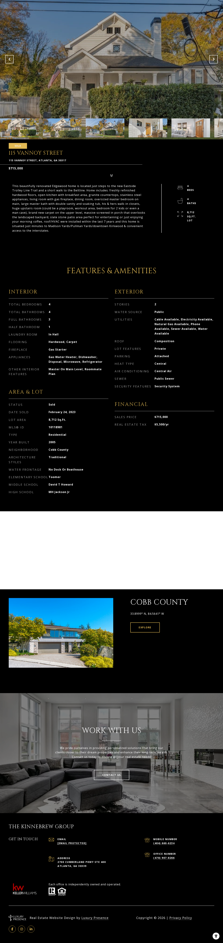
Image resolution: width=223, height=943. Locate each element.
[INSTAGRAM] (21, 929)
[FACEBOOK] (12, 929)
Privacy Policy (180, 918)
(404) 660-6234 (164, 843)
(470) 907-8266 (164, 857)
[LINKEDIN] (31, 929)
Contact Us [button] (111, 775)
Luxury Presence (95, 918)
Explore (145, 627)
